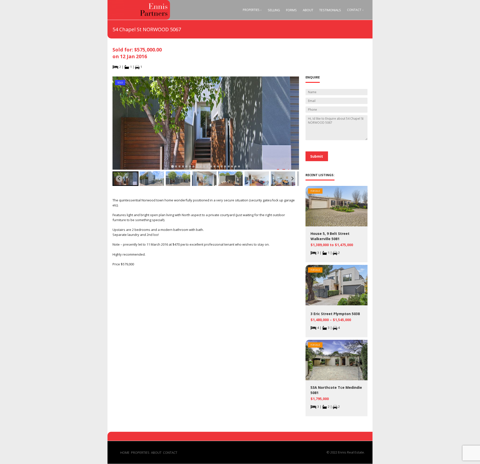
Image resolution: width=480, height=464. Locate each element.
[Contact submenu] (363, 10)
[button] (125, 178)
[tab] (172, 166)
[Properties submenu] (261, 10)
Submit (316, 156)
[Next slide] (292, 178)
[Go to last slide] (119, 178)
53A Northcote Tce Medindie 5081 (336, 390)
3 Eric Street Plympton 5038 (335, 313)
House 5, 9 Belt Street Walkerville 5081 (330, 236)
